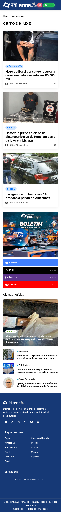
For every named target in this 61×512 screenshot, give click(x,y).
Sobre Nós (18, 508)
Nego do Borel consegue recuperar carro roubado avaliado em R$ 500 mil (30, 75)
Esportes (35, 456)
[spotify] (38, 422)
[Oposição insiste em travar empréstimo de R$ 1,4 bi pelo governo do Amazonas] (8, 382)
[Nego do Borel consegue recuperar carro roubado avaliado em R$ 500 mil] (30, 46)
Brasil (7, 452)
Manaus (35, 447)
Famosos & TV (12, 447)
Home (5, 16)
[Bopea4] (20, 5)
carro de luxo (18, 16)
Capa (7, 438)
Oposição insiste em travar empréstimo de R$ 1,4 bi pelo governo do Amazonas (37, 384)
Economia (9, 456)
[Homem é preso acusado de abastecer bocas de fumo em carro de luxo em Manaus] (30, 107)
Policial (34, 443)
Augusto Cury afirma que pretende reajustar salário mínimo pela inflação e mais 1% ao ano (37, 370)
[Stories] (39, 5)
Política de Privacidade (37, 508)
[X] (12, 422)
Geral (7, 461)
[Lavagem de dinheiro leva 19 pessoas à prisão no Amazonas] (30, 168)
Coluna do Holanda (40, 438)
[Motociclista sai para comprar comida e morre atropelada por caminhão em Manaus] (8, 354)
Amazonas (10, 443)
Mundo (34, 452)
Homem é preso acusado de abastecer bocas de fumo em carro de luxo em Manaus (30, 136)
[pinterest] (25, 422)
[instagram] (18, 422)
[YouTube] (31, 422)
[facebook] (6, 422)
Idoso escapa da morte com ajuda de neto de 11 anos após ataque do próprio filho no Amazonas (29, 339)
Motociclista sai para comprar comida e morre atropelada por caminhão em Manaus (37, 356)
